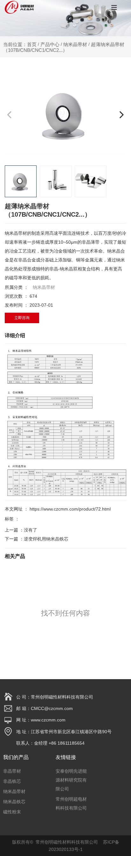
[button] (121, 115)
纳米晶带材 (75, 44)
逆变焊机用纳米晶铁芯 (46, 538)
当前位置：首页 (20, 44)
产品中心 (49, 44)
